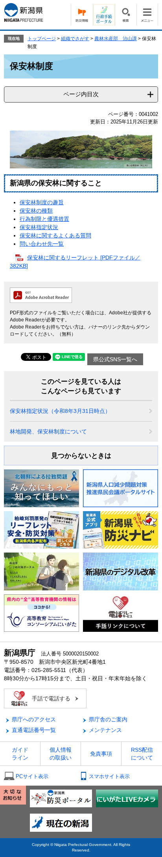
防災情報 (82, 15)
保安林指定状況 (39, 227)
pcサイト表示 (32, 776)
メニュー (147, 15)
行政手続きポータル (104, 15)
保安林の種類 (36, 210)
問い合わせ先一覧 (42, 244)
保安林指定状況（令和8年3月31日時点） (60, 411)
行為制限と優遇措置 (44, 219)
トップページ (42, 38)
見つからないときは (81, 455)
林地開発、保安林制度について (48, 431)
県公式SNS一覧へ (115, 359)
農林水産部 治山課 (115, 38)
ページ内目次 (81, 94)
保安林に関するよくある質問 (55, 235)
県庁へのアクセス (34, 719)
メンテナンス (105, 730)
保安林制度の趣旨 (42, 202)
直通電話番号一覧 (34, 730)
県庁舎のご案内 (108, 719)
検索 (125, 15)
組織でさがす (75, 38)
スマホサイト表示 (109, 776)
